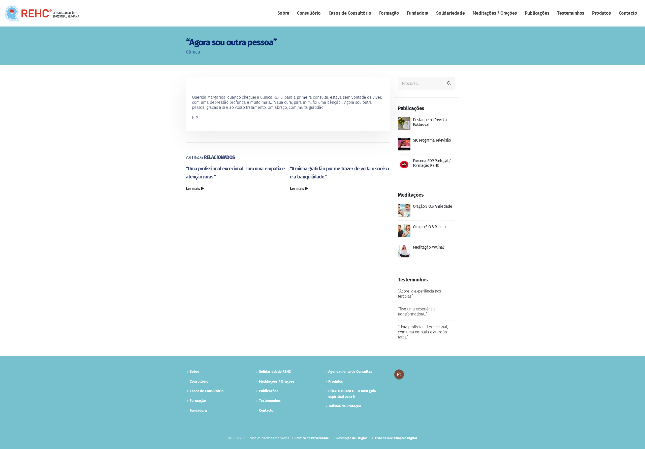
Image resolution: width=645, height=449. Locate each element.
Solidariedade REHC (275, 371)
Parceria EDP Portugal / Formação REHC (432, 163)
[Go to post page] (404, 123)
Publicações (537, 13)
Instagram (399, 374)
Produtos (601, 13)
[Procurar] (449, 83)
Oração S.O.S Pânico (429, 226)
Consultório (309, 13)
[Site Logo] (42, 13)
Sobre (283, 13)
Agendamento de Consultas (350, 371)
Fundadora (417, 13)
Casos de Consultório (350, 13)
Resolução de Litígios (351, 438)
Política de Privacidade (312, 438)
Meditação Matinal (428, 247)
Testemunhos (570, 13)
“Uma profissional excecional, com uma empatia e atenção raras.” (423, 332)
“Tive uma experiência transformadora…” (417, 311)
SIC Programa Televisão (432, 140)
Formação (389, 13)
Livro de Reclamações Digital (396, 438)
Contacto (628, 13)
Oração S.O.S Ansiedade (432, 206)
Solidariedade (450, 13)
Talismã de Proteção (344, 406)
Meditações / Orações (495, 13)
